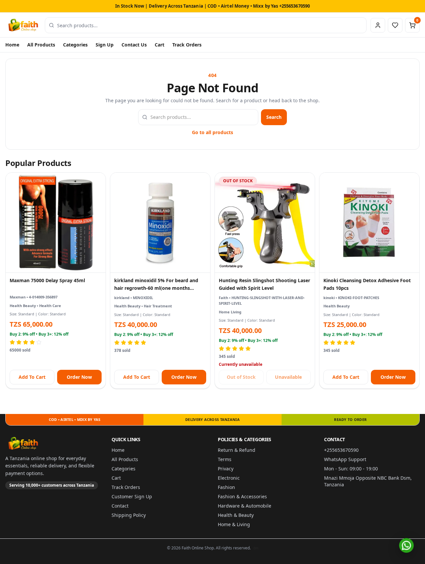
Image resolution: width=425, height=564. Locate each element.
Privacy (225, 468)
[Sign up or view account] (378, 25)
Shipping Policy (129, 515)
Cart (159, 44)
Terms (224, 459)
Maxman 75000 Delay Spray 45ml (47, 280)
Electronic (229, 478)
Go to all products (212, 132)
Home (12, 44)
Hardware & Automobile (244, 506)
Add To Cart (32, 377)
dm (255, 548)
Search (274, 117)
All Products (41, 44)
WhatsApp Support (345, 459)
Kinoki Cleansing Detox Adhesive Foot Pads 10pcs (367, 284)
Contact (120, 506)
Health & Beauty (236, 515)
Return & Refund (236, 450)
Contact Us (134, 44)
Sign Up (105, 44)
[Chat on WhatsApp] (406, 545)
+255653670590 (341, 450)
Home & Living (234, 524)
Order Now (79, 377)
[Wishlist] (395, 25)
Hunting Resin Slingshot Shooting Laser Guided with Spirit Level (264, 284)
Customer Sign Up (132, 496)
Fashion (226, 487)
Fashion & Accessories (242, 496)
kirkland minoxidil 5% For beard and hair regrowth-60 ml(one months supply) (156, 284)
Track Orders (187, 44)
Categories (75, 44)
